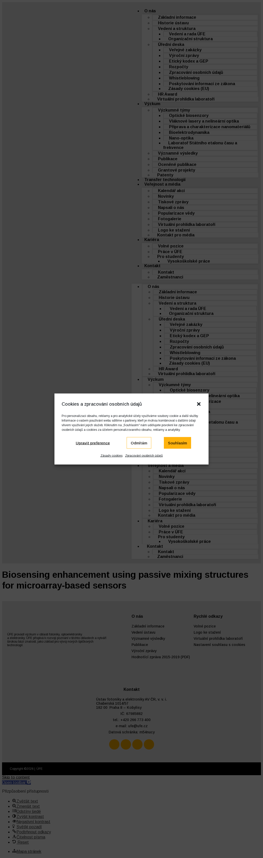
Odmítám (139, 443)
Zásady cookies (111, 455)
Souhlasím (177, 443)
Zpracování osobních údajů (144, 455)
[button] (198, 404)
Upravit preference (93, 443)
